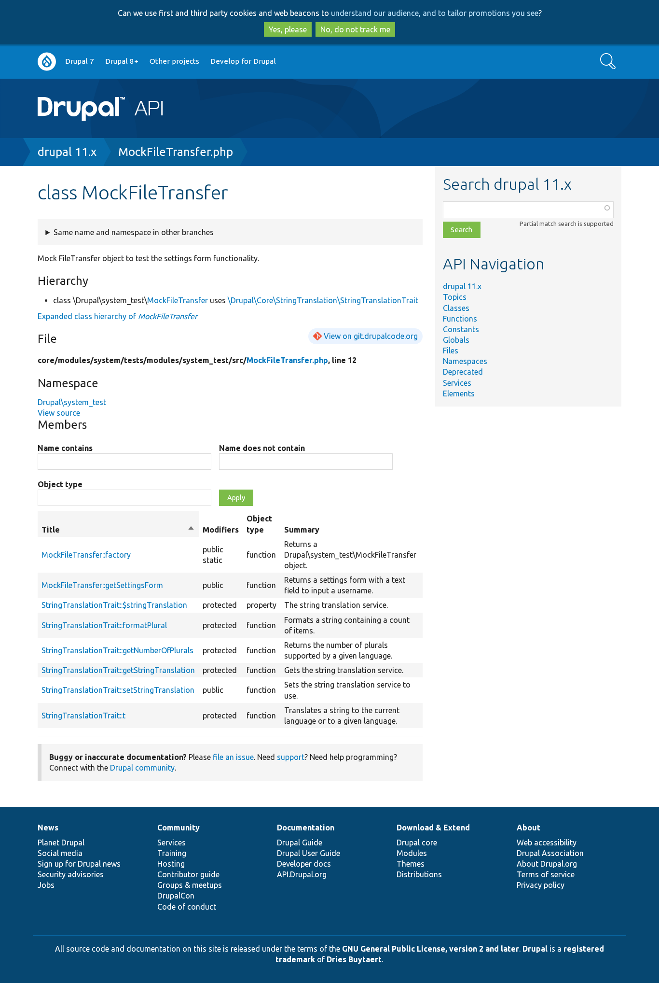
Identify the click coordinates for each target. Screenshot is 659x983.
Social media (60, 853)
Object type (60, 484)
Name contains (65, 448)
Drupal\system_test (72, 402)
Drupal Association (550, 853)
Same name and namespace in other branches (134, 232)
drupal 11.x (67, 151)
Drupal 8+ (121, 61)
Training (171, 853)
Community (178, 827)
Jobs (46, 885)
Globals (456, 340)
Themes (411, 863)
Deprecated (463, 371)
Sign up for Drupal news (79, 863)
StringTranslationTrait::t (83, 715)
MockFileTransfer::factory (86, 554)
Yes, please (288, 29)
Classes (456, 308)
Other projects (174, 61)
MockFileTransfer (177, 300)
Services (457, 383)
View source (59, 412)
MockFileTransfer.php (175, 151)
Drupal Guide (299, 842)
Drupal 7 (79, 61)
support (290, 757)
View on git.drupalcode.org (371, 336)
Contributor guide (188, 874)
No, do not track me (355, 29)
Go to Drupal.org (47, 61)
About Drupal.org (547, 863)
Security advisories (71, 874)
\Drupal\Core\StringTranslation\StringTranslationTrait (323, 300)
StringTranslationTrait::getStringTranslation (118, 670)
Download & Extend (433, 827)
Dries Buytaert (354, 959)
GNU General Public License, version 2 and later (430, 948)
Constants (461, 329)
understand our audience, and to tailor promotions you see (434, 13)
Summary (301, 529)
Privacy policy (540, 885)
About (528, 827)
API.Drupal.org (302, 874)
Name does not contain (262, 448)
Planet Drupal (61, 842)
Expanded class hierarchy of (117, 316)
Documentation (305, 827)
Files (450, 350)
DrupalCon (175, 895)
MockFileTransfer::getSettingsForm (102, 585)
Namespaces (465, 361)
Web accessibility (547, 842)
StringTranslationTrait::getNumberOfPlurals (117, 650)
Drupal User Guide (308, 853)
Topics (455, 297)
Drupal (535, 948)
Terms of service (546, 874)
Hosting (171, 863)
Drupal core (417, 842)
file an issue (233, 757)
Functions (460, 318)
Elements (459, 393)
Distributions (419, 874)
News (48, 827)
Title (118, 530)
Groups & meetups (189, 885)
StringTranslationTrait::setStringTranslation (117, 690)
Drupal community (142, 767)
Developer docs (304, 863)
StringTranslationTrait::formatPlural (104, 625)
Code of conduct (186, 906)
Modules (412, 853)
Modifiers (221, 529)
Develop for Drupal (243, 61)
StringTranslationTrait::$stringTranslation (114, 605)
